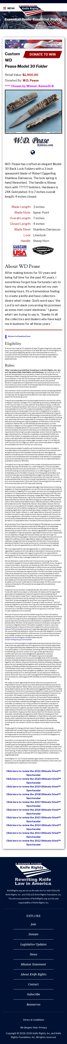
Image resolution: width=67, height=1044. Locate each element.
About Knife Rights (33, 974)
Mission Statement (33, 964)
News (33, 954)
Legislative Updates (33, 944)
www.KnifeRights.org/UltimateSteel (18, 640)
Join (33, 924)
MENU (11, 8)
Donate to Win (43, 54)
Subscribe (33, 994)
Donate (33, 934)
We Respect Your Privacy (33, 1027)
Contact (33, 984)
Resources (33, 1004)
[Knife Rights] (33, 874)
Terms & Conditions (33, 1019)
